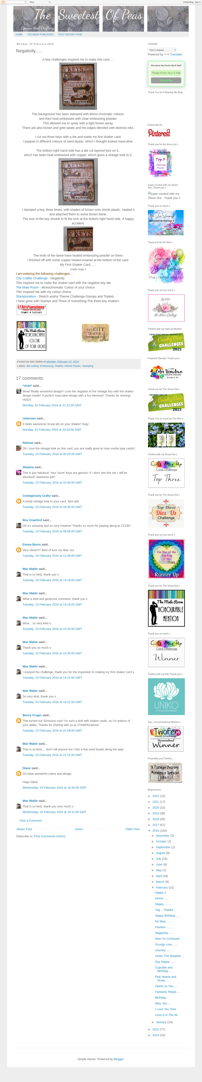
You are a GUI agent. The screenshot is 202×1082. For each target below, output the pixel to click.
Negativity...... (164, 933)
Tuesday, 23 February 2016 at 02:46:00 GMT (52, 482)
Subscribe (166, 80)
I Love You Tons (165, 1009)
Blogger (119, 1059)
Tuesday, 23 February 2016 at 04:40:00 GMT (52, 507)
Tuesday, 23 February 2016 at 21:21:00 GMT (52, 755)
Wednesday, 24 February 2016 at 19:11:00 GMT (54, 812)
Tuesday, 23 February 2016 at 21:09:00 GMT (52, 730)
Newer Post (24, 829)
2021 (156, 801)
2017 (156, 824)
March (160, 881)
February (162, 887)
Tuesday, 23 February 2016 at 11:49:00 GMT (52, 555)
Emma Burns (32, 544)
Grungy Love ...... (166, 944)
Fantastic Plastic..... (168, 991)
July (159, 858)
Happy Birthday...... (167, 915)
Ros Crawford (32, 520)
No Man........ (164, 921)
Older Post (133, 829)
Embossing (46, 365)
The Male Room (27, 287)
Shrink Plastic (72, 365)
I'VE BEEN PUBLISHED (41, 34)
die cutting (32, 365)
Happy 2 (160, 892)
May (159, 870)
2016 (156, 830)
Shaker (59, 365)
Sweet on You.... (166, 986)
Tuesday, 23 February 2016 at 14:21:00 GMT (52, 677)
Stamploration (26, 296)
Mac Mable (30, 568)
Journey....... (163, 950)
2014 (156, 1035)
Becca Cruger (32, 715)
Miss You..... (163, 1003)
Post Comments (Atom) (49, 836)
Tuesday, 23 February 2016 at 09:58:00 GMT (52, 531)
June (159, 864)
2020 (156, 807)
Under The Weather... (169, 956)
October (162, 841)
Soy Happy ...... (165, 961)
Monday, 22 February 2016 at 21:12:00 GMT (52, 405)
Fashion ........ (164, 927)
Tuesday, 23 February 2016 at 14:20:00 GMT (52, 628)
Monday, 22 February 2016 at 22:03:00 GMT (52, 429)
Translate (176, 54)
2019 (156, 813)
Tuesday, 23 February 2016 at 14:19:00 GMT (52, 580)
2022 (156, 796)
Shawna (28, 467)
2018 (156, 819)
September (163, 847)
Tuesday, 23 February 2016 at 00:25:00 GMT (52, 454)
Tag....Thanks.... (166, 909)
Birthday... (161, 997)
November (163, 835)
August (161, 853)
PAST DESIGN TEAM (70, 34)
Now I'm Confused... (168, 938)
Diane (27, 768)
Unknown (29, 418)
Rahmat (28, 442)
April (159, 876)
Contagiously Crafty (37, 495)
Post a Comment (31, 820)
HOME (19, 34)
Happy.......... (163, 904)
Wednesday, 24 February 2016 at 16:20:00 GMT (55, 787)
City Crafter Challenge (32, 278)
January (161, 1022)
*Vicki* (27, 385)
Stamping (87, 365)
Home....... (162, 898)
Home (79, 829)
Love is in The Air (166, 1015)
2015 (156, 1029)
